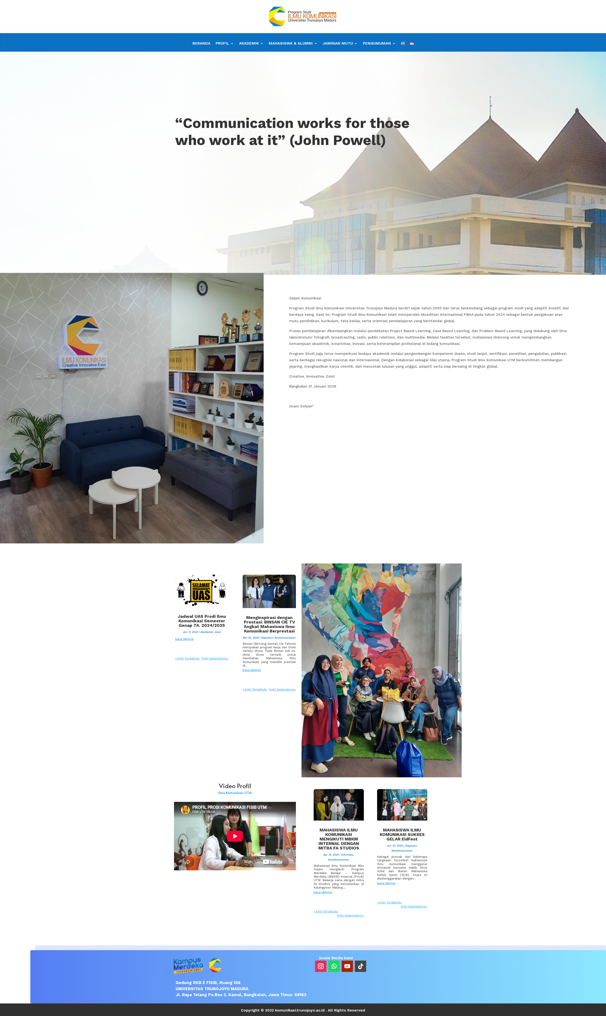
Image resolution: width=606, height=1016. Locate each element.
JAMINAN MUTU (338, 43)
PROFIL (222, 43)
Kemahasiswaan (285, 637)
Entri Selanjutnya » (215, 658)
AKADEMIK (249, 43)
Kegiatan (267, 637)
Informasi (347, 854)
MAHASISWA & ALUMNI (291, 43)
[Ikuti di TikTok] (360, 966)
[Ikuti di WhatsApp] (334, 966)
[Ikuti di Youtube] (347, 966)
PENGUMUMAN (377, 43)
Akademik (207, 632)
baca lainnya (184, 639)
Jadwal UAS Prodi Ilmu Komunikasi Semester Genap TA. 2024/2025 (202, 621)
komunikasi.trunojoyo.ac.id (300, 1010)
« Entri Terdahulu (187, 658)
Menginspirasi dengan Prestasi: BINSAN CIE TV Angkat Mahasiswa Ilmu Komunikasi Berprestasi (269, 624)
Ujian (217, 632)
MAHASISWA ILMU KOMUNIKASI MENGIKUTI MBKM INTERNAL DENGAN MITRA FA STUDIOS (338, 838)
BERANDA (201, 43)
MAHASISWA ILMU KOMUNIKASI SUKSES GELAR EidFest (402, 834)
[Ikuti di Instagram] (320, 966)
